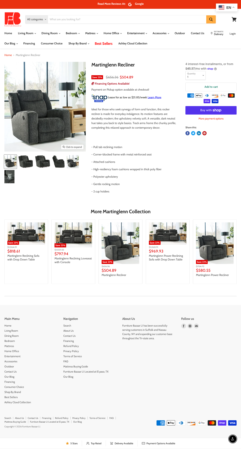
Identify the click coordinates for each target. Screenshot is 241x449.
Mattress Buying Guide (75, 366)
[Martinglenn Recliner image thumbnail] (10, 162)
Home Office (112, 33)
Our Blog (10, 43)
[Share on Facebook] (187, 133)
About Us (68, 330)
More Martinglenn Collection (120, 211)
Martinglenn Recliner (114, 275)
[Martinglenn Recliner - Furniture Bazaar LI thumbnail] (26, 162)
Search (67, 325)
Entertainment (136, 33)
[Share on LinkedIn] (199, 133)
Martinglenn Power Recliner (212, 275)
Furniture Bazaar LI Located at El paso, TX (86, 371)
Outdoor (180, 33)
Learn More (154, 97)
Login (233, 33)
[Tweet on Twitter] (193, 133)
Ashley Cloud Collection (132, 43)
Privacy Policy (71, 351)
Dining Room (49, 33)
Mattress (90, 33)
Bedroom (72, 33)
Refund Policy (71, 346)
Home (8, 33)
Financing (29, 43)
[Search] (211, 19)
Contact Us (197, 33)
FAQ (65, 361)
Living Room (26, 33)
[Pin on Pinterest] (204, 133)
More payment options (211, 118)
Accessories (160, 33)
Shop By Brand (77, 43)
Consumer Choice (51, 43)
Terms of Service (72, 356)
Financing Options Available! (111, 83)
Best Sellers (103, 43)
